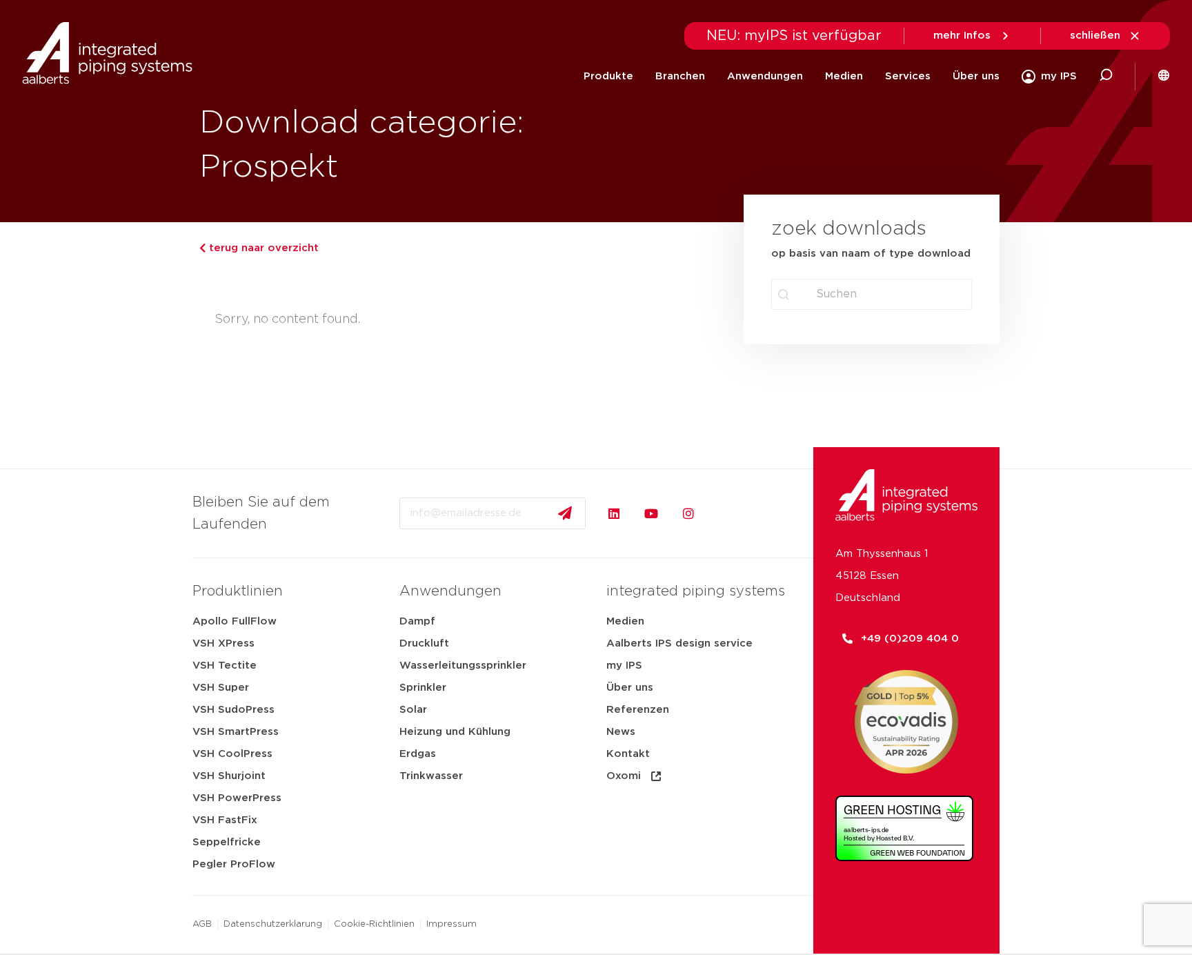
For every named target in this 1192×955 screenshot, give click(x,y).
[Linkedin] (614, 513)
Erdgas (417, 754)
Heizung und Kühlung (454, 732)
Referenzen (637, 710)
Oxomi (623, 776)
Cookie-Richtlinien (374, 924)
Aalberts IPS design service (679, 643)
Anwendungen (765, 76)
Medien (844, 76)
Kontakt (628, 754)
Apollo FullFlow (234, 621)
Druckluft (424, 643)
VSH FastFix (224, 820)
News (620, 732)
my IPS (624, 665)
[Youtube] (651, 513)
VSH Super (220, 687)
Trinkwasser (431, 776)
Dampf (417, 621)
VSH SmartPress (235, 732)
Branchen (680, 76)
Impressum (451, 924)
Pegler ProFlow (233, 864)
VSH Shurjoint (229, 776)
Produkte (608, 76)
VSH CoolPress (232, 754)
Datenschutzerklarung (272, 924)
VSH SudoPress (233, 710)
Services (908, 76)
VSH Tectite (224, 665)
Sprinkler (422, 687)
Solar (413, 710)
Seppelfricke (226, 842)
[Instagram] (688, 513)
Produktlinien (237, 591)
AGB (202, 924)
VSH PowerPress (236, 798)
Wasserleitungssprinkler (462, 665)
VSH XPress (223, 643)
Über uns (976, 76)
